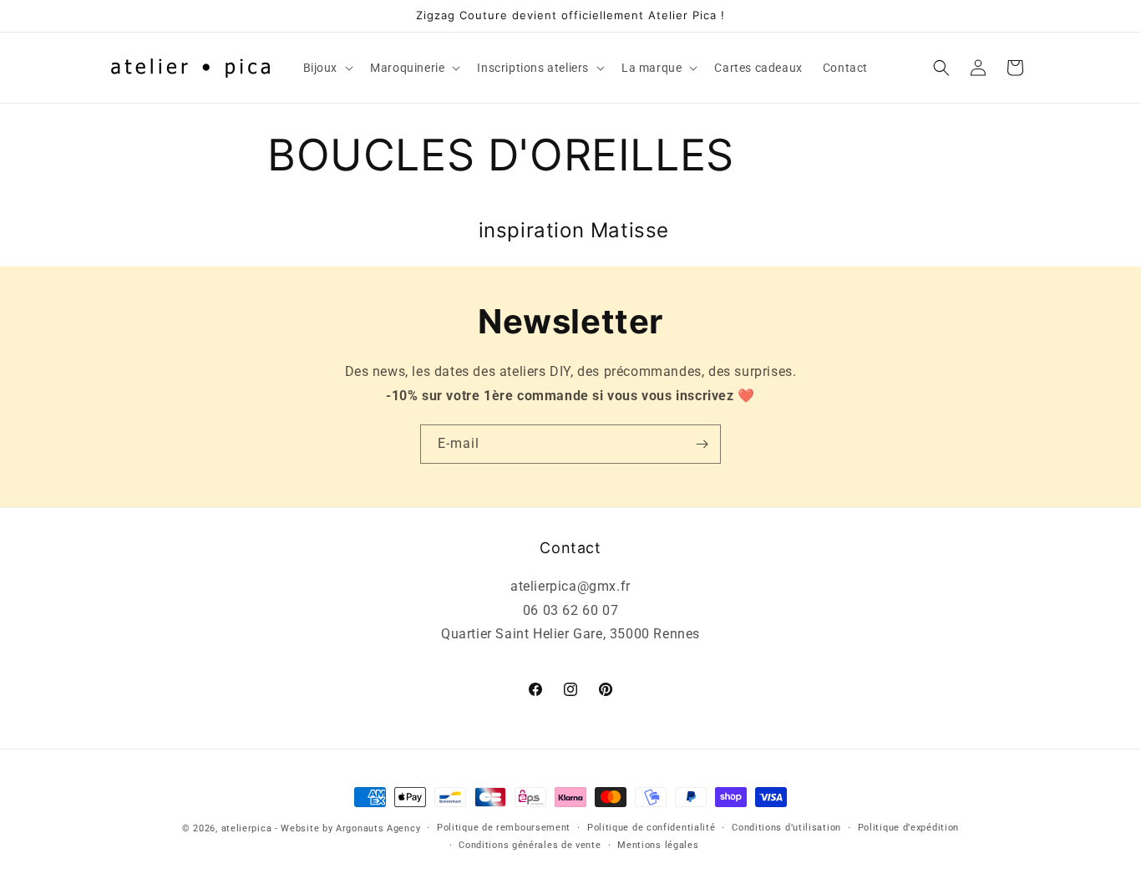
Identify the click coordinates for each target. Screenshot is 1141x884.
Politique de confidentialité (651, 827)
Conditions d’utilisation (786, 827)
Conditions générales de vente (530, 845)
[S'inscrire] (701, 444)
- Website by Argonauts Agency (347, 828)
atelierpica (246, 828)
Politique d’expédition (908, 827)
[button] (327, 67)
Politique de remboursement (503, 827)
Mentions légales (657, 845)
